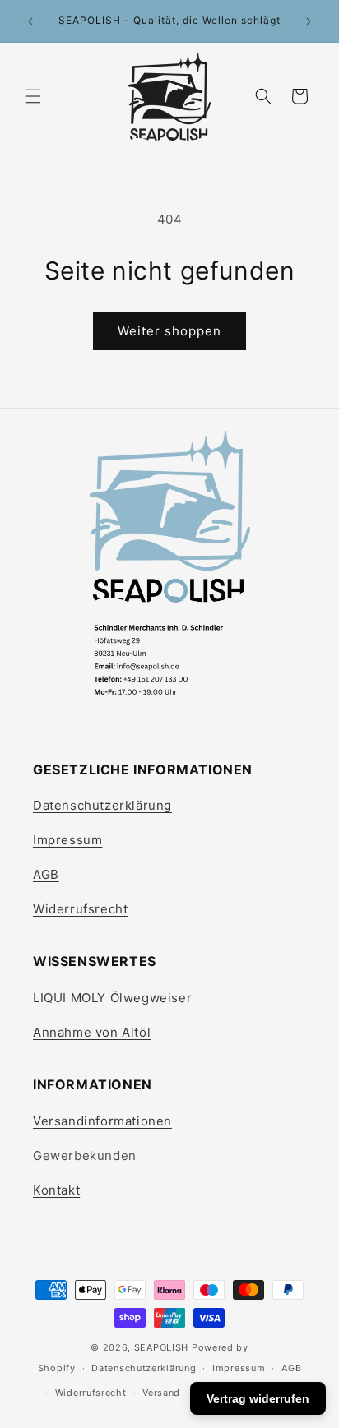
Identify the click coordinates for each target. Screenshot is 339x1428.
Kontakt (56, 1190)
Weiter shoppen (169, 331)
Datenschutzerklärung (102, 805)
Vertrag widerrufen (258, 1398)
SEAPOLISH (161, 1347)
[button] (33, 96)
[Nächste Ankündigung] (308, 21)
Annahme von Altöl (92, 1032)
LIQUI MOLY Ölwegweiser (112, 997)
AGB (46, 874)
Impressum (67, 840)
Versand (161, 1392)
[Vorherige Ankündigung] (30, 21)
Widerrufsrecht (80, 909)
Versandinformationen (102, 1121)
